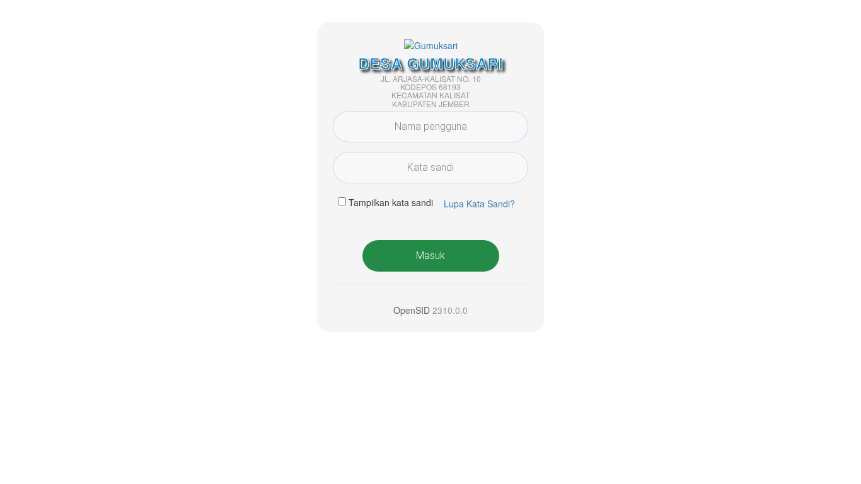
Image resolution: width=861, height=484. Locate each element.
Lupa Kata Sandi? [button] (479, 203)
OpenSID (411, 310)
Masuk (430, 256)
